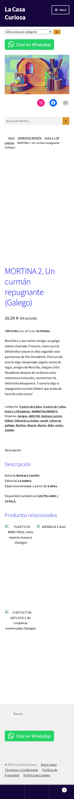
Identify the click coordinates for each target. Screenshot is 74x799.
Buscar (37, 792)
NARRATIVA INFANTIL (30, 138)
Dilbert (9, 420)
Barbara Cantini (52, 416)
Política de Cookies (36, 775)
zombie (9, 430)
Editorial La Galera (27, 420)
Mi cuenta (12, 792)
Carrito (57, 788)
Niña (51, 425)
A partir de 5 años (31, 406)
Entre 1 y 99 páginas (17, 411)
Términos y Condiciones (21, 770)
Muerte (31, 425)
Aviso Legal (49, 764)
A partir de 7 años (54, 406)
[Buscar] (65, 121)
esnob (44, 420)
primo (59, 425)
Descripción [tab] (13, 450)
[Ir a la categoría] (56, 32)
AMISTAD (34, 416)
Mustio (42, 425)
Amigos (22, 416)
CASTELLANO (46, 496)
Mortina (21, 425)
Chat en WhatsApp (33, 44)
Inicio (11, 138)
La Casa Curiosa (15, 13)
